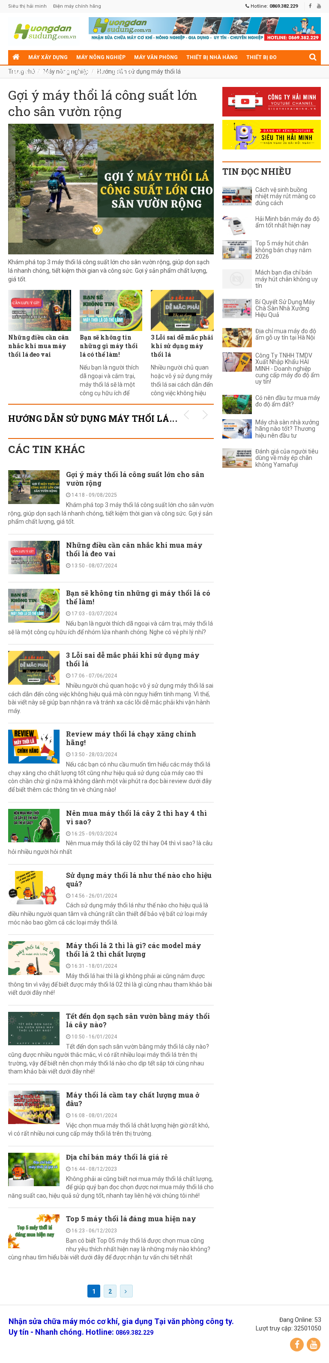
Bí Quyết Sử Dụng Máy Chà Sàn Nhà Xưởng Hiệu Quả (285, 309)
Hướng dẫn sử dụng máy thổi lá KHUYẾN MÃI (120, 418)
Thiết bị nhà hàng (212, 57)
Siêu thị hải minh (27, 6)
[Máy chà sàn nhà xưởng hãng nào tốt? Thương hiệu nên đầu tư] (237, 428)
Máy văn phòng (156, 57)
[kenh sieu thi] (271, 134)
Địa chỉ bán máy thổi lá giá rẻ (116, 1156)
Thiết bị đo (261, 57)
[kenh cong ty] (271, 101)
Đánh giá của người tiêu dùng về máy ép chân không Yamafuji (286, 458)
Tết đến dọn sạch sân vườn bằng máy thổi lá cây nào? (138, 1020)
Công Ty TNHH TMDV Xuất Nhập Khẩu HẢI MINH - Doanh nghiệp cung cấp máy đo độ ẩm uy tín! (287, 368)
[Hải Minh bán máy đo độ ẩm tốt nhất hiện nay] (237, 225)
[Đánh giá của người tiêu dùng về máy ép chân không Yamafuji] (237, 458)
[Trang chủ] (16, 57)
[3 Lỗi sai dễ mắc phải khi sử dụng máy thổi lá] (182, 310)
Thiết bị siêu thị (81, 72)
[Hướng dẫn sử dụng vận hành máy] (44, 31)
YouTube (313, 1344)
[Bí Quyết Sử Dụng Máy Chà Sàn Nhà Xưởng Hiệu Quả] (237, 308)
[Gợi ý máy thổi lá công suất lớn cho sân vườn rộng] (111, 189)
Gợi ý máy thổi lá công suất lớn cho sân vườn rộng (102, 103)
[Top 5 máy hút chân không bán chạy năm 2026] (237, 249)
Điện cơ (123, 72)
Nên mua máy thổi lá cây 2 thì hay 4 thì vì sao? (136, 817)
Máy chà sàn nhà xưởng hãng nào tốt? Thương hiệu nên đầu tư (287, 429)
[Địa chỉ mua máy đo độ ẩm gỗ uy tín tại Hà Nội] (237, 337)
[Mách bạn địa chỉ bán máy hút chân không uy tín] (237, 279)
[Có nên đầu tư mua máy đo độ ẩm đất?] (237, 404)
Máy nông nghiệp (101, 57)
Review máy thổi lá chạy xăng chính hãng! (131, 738)
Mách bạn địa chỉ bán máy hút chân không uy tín (286, 279)
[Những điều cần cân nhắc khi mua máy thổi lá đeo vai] (39, 310)
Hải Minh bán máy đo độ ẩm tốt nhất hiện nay (287, 222)
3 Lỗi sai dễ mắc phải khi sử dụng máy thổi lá (182, 345)
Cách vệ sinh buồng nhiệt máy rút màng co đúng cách (285, 196)
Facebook (297, 1344)
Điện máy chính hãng (77, 6)
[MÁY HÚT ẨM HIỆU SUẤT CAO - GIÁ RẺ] (205, 28)
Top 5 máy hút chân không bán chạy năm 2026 (283, 250)
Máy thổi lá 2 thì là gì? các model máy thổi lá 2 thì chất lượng (133, 949)
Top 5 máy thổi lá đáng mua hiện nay (131, 1218)
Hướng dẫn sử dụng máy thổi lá (139, 71)
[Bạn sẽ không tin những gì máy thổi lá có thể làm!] (111, 310)
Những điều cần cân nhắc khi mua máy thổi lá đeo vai (38, 345)
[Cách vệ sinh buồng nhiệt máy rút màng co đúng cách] (237, 196)
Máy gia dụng (31, 72)
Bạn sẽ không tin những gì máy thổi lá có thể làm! (109, 345)
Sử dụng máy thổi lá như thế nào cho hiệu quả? (139, 879)
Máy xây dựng (48, 57)
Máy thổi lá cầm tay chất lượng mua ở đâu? (132, 1099)
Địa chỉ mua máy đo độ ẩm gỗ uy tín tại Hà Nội (285, 334)
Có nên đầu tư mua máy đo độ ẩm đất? (287, 401)
